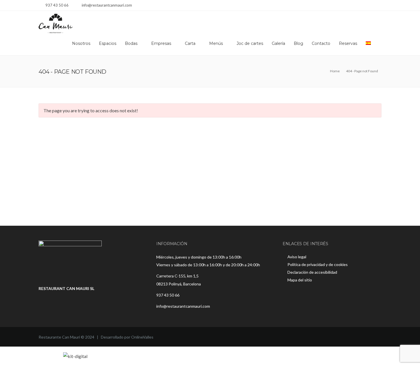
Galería (278, 43)
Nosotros (81, 43)
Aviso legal (296, 256)
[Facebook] (363, 6)
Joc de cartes (250, 43)
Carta (190, 43)
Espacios (107, 43)
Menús (216, 43)
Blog (298, 43)
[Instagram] (370, 6)
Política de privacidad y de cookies (317, 264)
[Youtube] (377, 6)
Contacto (321, 43)
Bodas (131, 43)
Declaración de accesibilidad (312, 272)
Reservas (348, 43)
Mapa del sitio (299, 279)
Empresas (161, 43)
